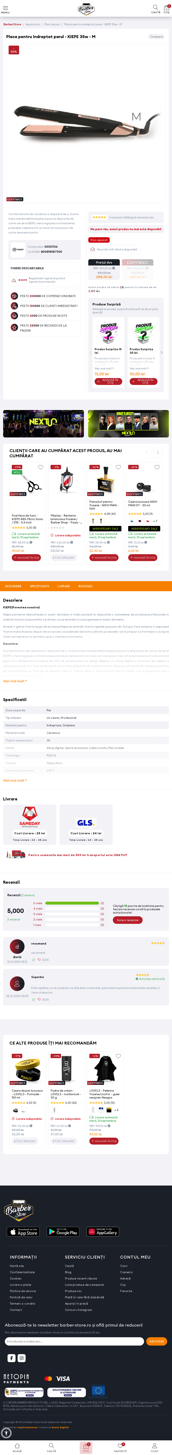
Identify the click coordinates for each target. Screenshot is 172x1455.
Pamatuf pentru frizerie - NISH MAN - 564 (104, 505)
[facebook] (12, 1358)
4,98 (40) (110, 513)
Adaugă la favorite (40, 467)
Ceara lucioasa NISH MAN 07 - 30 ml (142, 503)
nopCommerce (27, 1427)
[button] (162, 352)
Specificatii (39, 586)
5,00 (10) (109, 1102)
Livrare (63, 586)
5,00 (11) (148, 513)
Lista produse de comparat (84, 1284)
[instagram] (22, 1358)
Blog (68, 1272)
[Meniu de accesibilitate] (6, 1433)
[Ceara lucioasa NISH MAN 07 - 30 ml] (144, 481)
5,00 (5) (31, 1102)
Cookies (16, 1278)
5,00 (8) (31, 527)
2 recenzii (116, 217)
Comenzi (126, 1272)
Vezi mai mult (103, 368)
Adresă (125, 1278)
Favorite (126, 1291)
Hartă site (17, 1266)
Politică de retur (21, 1297)
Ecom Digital (60, 1427)
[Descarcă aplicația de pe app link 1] (23, 1232)
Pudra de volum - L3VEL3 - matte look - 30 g (66, 1094)
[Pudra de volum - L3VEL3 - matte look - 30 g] (67, 1070)
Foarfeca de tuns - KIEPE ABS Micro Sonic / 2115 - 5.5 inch (27, 519)
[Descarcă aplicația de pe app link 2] (63, 1232)
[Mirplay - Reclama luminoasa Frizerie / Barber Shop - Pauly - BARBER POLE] (67, 481)
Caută (69, 1266)
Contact (16, 1309)
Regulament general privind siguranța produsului (47, 280)
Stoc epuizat (64, 557)
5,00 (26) (71, 1102)
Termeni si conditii (22, 1303)
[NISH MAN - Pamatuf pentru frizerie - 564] (105, 481)
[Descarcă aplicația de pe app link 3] (103, 1232)
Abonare (156, 1341)
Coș (123, 1284)
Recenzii (85, 586)
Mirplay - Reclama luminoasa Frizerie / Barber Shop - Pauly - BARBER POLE (65, 519)
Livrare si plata (20, 1284)
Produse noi (73, 1291)
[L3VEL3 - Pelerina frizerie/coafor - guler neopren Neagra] (105, 1070)
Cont (123, 1266)
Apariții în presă (76, 1303)
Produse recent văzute (81, 1278)
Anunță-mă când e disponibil (117, 249)
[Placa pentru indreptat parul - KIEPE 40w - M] (86, 198)
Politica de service (23, 1291)
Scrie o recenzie (127, 920)
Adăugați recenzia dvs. (139, 217)
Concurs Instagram (78, 1309)
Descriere (13, 586)
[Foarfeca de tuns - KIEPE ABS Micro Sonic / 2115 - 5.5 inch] (28, 481)
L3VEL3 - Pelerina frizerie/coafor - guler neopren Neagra (104, 1094)
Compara (156, 36)
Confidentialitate (22, 1272)
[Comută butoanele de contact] (164, 1432)
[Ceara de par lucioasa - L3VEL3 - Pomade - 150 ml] (28, 1070)
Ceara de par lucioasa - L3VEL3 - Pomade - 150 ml (27, 1094)
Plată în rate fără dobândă (84, 1297)
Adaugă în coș (28, 557)
